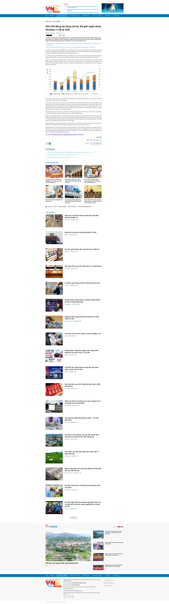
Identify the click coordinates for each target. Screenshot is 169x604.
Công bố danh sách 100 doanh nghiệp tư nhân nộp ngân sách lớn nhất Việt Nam (54, 181)
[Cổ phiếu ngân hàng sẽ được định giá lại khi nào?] (54, 288)
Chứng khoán (76, 21)
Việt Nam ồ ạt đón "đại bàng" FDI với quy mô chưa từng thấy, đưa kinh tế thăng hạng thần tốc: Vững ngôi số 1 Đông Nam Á (74, 44)
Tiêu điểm (52, 15)
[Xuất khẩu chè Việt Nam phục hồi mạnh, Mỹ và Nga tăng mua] (54, 457)
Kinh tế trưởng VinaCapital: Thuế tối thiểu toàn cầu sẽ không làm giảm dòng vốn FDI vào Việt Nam (71, 47)
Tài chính (69, 21)
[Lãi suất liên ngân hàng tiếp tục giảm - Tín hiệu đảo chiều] (54, 423)
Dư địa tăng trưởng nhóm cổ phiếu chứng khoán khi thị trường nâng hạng (82, 301)
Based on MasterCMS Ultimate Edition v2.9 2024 (56, 602)
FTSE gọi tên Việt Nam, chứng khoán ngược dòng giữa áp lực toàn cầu (73, 181)
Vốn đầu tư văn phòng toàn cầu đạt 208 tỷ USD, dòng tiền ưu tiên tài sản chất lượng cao (82, 436)
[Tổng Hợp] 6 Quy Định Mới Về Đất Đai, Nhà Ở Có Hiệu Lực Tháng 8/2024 (114, 565)
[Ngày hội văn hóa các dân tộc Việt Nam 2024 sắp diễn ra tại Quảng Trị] (98, 557)
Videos (53, 526)
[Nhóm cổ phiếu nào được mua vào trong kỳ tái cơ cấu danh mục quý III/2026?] (54, 406)
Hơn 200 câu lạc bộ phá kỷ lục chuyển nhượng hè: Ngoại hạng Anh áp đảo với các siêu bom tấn (68, 152)
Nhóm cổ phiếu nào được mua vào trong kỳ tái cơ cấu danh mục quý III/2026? (83, 402)
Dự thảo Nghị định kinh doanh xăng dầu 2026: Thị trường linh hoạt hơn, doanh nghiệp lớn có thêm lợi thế (83, 504)
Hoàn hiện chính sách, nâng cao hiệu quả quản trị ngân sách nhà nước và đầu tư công (93, 201)
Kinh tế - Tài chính (62, 15)
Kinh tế (63, 21)
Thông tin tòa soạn (110, 580)
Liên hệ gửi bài (109, 585)
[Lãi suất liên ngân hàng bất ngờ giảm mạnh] (54, 191)
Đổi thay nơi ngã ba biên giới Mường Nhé (62, 563)
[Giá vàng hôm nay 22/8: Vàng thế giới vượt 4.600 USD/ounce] (54, 389)
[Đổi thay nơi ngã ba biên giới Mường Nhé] (68, 546)
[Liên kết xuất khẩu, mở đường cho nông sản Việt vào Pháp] (54, 490)
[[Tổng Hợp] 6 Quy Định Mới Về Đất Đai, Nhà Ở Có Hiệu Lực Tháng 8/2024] (98, 568)
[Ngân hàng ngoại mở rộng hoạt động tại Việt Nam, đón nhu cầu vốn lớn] (54, 473)
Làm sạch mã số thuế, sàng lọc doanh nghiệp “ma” (83, 333)
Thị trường (83, 21)
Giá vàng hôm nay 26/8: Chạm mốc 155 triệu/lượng (58, 157)
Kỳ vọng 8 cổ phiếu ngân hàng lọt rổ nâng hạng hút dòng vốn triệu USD (73, 201)
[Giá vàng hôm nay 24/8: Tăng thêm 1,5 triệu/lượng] (54, 271)
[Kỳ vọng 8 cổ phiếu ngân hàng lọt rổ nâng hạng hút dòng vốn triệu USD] (73, 191)
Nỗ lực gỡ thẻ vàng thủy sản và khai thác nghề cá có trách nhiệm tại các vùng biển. (113, 532)
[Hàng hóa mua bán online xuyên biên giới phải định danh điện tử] (54, 220)
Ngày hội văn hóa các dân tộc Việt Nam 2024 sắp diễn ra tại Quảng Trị (114, 554)
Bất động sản (86, 15)
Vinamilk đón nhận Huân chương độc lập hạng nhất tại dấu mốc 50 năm (81, 368)
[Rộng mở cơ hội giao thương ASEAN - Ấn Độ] (54, 237)
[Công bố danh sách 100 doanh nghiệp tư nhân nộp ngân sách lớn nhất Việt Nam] (54, 171)
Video (47, 565)
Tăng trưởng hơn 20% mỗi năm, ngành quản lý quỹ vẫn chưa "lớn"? (62, 154)
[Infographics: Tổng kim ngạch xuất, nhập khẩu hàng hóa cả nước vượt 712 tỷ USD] (54, 355)
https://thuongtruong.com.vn (85, 206)
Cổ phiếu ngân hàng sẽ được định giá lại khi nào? (82, 283)
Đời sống (107, 15)
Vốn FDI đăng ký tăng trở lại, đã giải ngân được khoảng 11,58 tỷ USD (66, 134)
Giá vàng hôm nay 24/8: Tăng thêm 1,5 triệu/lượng (83, 266)
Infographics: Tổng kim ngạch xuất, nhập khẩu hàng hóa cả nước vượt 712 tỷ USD (81, 351)
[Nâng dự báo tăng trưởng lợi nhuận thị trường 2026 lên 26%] (54, 322)
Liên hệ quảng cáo (110, 583)
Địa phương (116, 15)
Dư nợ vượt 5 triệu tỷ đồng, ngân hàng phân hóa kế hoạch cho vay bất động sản (92, 181)
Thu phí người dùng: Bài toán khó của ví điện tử (82, 249)
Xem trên (115, 526)
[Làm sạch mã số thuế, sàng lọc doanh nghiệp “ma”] (54, 339)
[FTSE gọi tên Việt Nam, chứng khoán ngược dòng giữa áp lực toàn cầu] (73, 171)
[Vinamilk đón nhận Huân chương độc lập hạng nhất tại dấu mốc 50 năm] (54, 372)
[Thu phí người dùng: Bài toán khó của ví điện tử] (54, 254)
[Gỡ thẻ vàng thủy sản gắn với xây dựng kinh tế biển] (98, 546)
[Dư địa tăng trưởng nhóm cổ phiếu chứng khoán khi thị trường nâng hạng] (54, 305)
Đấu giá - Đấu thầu (74, 15)
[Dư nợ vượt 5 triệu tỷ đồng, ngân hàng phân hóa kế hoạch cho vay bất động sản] (93, 171)
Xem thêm (73, 517)
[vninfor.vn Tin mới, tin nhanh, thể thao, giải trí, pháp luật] (53, 9)
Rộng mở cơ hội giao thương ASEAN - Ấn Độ (80, 232)
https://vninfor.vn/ (72, 206)
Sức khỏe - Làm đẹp (97, 15)
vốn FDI (55, 206)
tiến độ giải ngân (62, 206)
